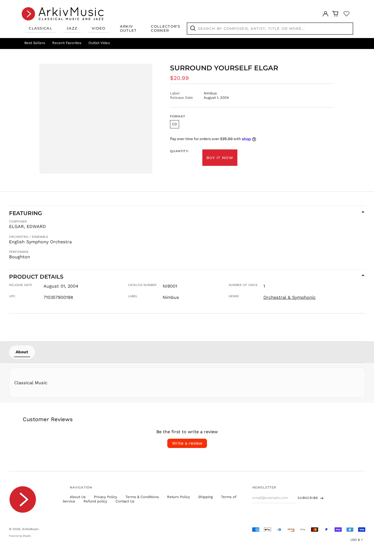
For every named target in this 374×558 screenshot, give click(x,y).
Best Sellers (34, 43)
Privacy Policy (105, 497)
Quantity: (179, 151)
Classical (40, 28)
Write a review (187, 443)
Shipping (205, 497)
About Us (78, 497)
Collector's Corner (165, 28)
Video (99, 28)
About (22, 351)
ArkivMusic (30, 529)
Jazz (72, 28)
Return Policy (178, 497)
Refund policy (95, 501)
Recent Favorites (66, 43)
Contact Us (125, 501)
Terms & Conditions (142, 497)
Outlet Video (99, 43)
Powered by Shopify (20, 535)
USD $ (355, 540)
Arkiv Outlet (128, 28)
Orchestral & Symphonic (289, 297)
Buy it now (219, 157)
